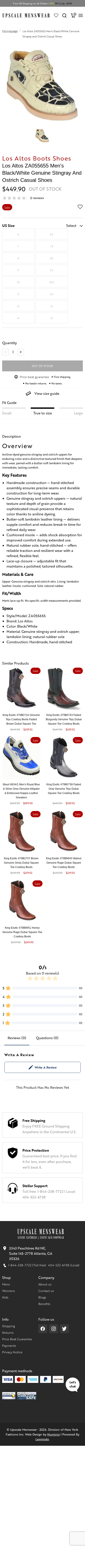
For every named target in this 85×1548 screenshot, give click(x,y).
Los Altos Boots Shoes (36, 158)
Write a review (46, 1067)
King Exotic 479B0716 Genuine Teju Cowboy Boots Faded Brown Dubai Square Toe (21, 719)
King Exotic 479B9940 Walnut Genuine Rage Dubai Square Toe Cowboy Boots (63, 863)
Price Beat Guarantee (17, 1339)
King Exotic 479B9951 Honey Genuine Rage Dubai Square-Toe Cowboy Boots (22, 932)
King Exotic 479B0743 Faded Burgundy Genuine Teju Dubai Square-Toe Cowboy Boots (64, 719)
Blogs (42, 1297)
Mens (6, 1284)
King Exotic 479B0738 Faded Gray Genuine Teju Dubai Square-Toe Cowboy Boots (63, 789)
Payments (9, 1345)
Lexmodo (42, 1439)
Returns (8, 1332)
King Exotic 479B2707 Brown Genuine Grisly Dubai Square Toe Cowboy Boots (21, 863)
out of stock (42, 366)
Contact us (46, 1291)
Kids (5, 1297)
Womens (8, 1291)
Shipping (8, 1326)
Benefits (44, 1304)
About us (44, 1284)
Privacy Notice (12, 1352)
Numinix (53, 1434)
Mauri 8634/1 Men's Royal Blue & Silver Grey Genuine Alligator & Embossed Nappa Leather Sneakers (21, 791)
